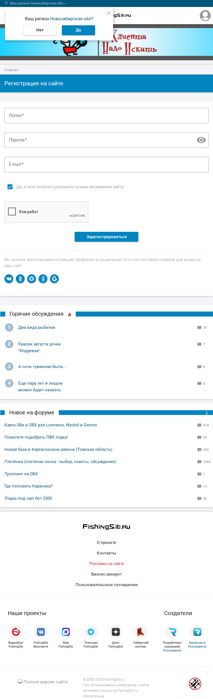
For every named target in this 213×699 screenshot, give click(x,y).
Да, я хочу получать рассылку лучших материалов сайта (70, 187)
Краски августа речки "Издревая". (39, 347)
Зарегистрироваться (107, 236)
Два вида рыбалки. (37, 327)
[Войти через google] (54, 278)
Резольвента (172, 650)
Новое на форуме (31, 412)
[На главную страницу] (106, 527)
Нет (40, 30)
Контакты (106, 553)
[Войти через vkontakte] (8, 278)
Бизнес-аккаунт (106, 574)
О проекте (106, 542)
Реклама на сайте (106, 563)
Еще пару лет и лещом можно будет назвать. (40, 386)
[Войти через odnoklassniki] (20, 278)
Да (78, 30)
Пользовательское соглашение (106, 584)
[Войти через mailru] (31, 278)
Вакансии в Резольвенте (197, 644)
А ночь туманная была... (42, 366)
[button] (201, 140)
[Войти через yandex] (43, 278)
